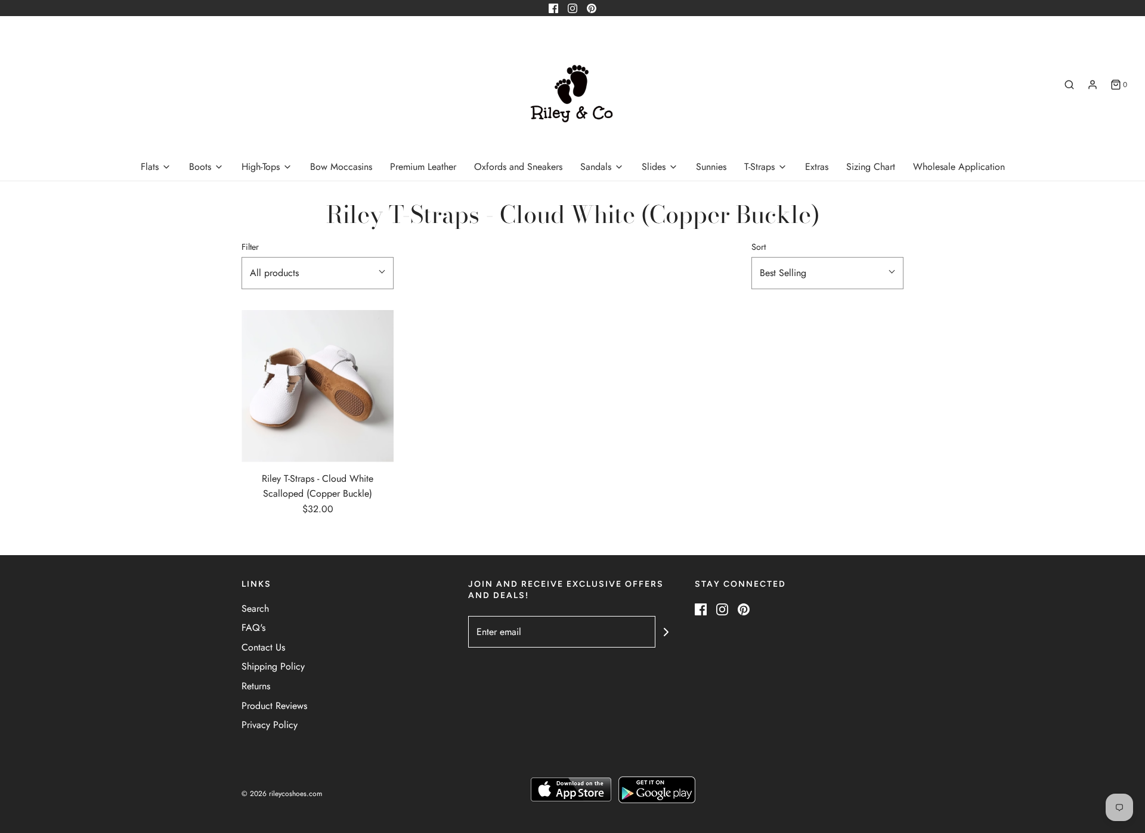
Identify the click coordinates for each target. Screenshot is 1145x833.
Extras (816, 167)
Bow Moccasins (341, 167)
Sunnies (711, 167)
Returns (256, 686)
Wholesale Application (959, 167)
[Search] (1069, 84)
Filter (250, 247)
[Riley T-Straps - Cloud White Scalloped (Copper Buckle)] (318, 386)
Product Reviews (274, 706)
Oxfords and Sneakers (518, 167)
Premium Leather (423, 167)
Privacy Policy (270, 725)
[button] (318, 273)
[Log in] (1092, 84)
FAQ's (253, 627)
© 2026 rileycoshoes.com (282, 793)
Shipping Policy (273, 666)
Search (255, 608)
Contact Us (263, 647)
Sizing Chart (870, 167)
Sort (758, 247)
